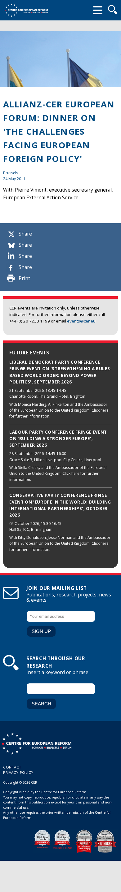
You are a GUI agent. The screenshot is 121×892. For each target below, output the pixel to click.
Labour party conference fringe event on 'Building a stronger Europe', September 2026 (58, 438)
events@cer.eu (81, 321)
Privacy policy (18, 772)
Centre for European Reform (26, 10)
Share (25, 234)
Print (24, 278)
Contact (12, 767)
